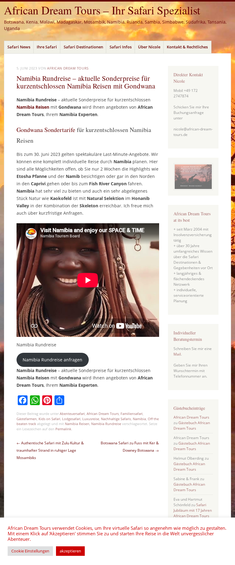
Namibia (139, 418)
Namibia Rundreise (106, 423)
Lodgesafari (71, 418)
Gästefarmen (27, 418)
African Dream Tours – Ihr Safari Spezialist (102, 9)
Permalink (63, 429)
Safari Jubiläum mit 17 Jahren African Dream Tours (192, 510)
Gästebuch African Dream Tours (191, 425)
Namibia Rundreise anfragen (52, 360)
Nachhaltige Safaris (116, 418)
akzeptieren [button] (70, 551)
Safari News (18, 47)
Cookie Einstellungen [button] (30, 551)
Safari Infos (121, 47)
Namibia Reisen (77, 423)
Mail (177, 354)
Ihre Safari (47, 47)
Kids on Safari (49, 418)
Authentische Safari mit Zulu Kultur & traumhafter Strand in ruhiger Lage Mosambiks (50, 450)
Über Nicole (149, 47)
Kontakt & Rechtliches (187, 47)
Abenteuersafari (72, 413)
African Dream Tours (67, 68)
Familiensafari (132, 413)
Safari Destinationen (83, 47)
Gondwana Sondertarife (46, 130)
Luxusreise (90, 418)
